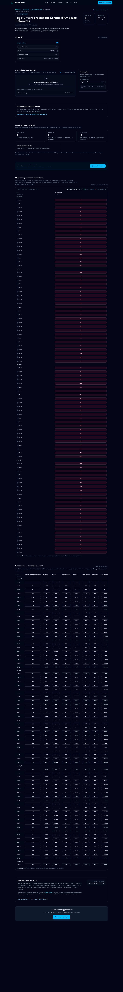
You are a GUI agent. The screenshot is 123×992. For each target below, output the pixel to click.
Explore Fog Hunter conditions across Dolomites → (32, 114)
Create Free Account (61, 917)
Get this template (99, 166)
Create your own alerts (99, 10)
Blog (71, 2)
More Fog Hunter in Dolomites (22, 11)
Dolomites (26, 9)
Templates (60, 2)
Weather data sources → (41, 899)
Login (75, 2)
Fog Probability (21, 43)
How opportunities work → (25, 899)
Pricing (46, 2)
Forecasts (52, 2)
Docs (66, 2)
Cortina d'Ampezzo (37, 9)
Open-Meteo (49, 892)
